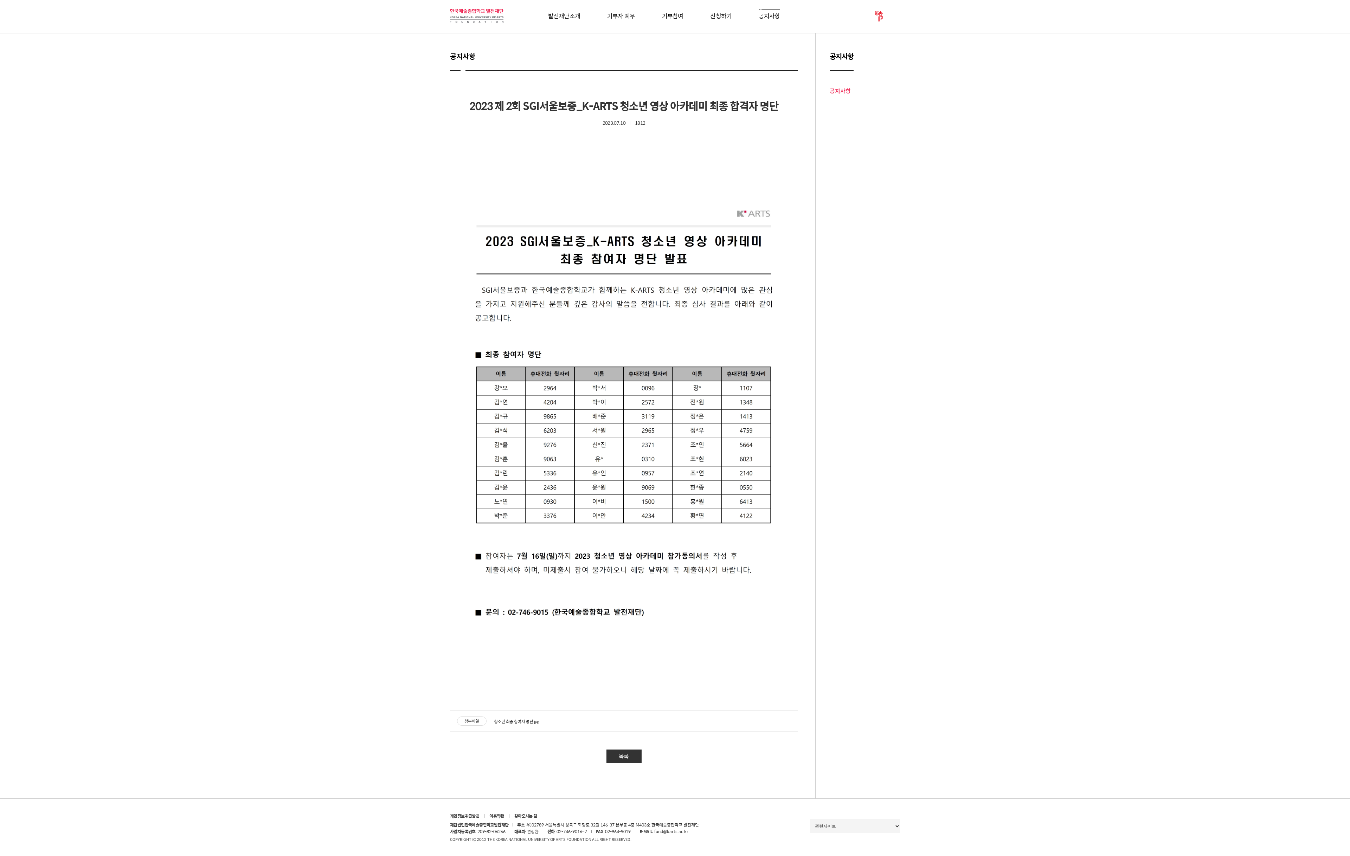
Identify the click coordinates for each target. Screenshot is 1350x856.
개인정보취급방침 (464, 816)
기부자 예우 (621, 15)
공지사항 (769, 15)
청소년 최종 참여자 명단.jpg (516, 722)
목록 (624, 756)
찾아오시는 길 (525, 816)
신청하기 (721, 15)
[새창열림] (879, 16)
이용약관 (496, 816)
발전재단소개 (564, 15)
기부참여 (672, 15)
